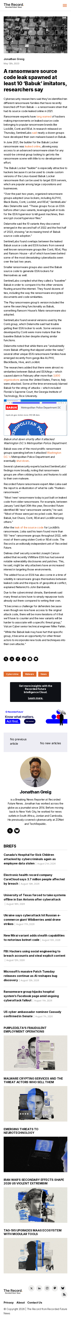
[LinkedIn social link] (39, 1288)
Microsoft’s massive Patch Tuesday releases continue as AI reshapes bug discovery (30, 976)
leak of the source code (29, 527)
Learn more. (35, 698)
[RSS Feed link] (64, 1294)
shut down (22, 460)
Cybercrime (12, 674)
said (34, 132)
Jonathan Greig (14, 59)
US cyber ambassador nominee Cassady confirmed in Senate (32, 1014)
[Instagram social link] (47, 1288)
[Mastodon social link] (55, 1288)
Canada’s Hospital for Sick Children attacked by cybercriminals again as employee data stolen (30, 859)
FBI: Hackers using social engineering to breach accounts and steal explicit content (34, 955)
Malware (29, 674)
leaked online (33, 146)
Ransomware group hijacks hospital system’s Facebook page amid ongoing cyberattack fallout (31, 996)
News (44, 674)
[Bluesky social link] (63, 1288)
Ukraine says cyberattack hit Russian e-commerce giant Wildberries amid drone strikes (32, 919)
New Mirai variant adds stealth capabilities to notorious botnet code (34, 938)
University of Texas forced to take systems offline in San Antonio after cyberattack (35, 899)
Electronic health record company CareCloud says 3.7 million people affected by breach (34, 879)
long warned (44, 116)
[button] (65, 5)
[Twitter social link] (31, 1288)
